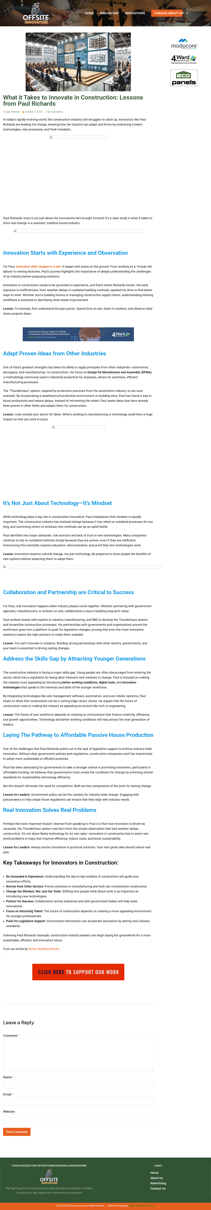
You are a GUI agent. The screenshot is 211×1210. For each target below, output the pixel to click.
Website (9, 1111)
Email (8, 1094)
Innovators (109, 13)
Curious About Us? (169, 13)
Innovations (135, 13)
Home (89, 13)
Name (8, 1077)
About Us (156, 1178)
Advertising (158, 1183)
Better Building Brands (44, 949)
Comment (11, 1035)
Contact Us (158, 1188)
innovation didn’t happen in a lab (38, 266)
